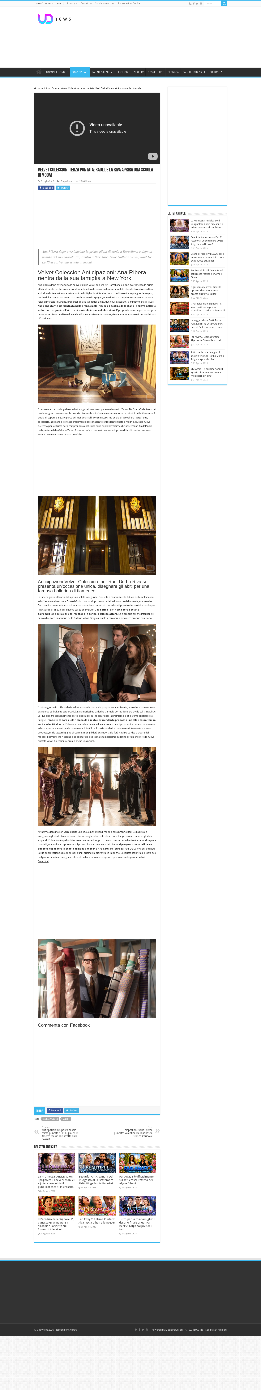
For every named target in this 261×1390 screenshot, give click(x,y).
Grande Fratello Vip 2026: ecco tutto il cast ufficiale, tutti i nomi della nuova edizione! (208, 257)
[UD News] (55, 18)
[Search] (224, 3)
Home (39, 88)
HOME (39, 72)
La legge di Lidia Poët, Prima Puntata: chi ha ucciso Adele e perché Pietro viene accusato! (207, 324)
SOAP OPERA (79, 72)
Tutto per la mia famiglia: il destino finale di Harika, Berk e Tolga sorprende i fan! (137, 1224)
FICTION (123, 72)
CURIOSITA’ (216, 72)
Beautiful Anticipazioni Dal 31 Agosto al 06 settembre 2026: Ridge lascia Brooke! (96, 1180)
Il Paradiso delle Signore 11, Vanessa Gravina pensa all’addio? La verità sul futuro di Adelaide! (56, 1224)
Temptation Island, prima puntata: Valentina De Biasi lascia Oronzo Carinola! (133, 1132)
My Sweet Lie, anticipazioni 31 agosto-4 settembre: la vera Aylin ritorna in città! (207, 372)
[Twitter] (197, 3)
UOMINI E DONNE (56, 72)
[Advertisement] (154, 37)
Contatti (85, 3)
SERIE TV (138, 72)
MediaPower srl (174, 1329)
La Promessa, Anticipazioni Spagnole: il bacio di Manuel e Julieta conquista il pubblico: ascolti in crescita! (56, 1182)
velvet (66, 1119)
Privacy (71, 3)
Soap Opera (52, 88)
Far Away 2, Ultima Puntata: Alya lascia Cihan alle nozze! (97, 1220)
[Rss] (190, 3)
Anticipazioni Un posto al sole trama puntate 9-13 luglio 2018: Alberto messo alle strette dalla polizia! (60, 1133)
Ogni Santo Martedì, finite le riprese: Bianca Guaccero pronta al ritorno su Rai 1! (206, 290)
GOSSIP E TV (154, 72)
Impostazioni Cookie (129, 3)
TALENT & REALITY (102, 72)
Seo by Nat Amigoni (216, 1329)
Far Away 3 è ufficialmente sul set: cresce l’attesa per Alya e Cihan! (136, 1180)
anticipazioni (50, 1119)
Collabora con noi (104, 3)
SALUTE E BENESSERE (194, 72)
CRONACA (173, 72)
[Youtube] (201, 3)
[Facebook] (194, 3)
